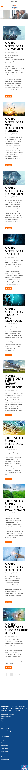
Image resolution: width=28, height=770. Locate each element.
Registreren (4, 742)
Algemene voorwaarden (6, 721)
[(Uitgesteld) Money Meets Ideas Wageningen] (14, 491)
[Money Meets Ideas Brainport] (14, 554)
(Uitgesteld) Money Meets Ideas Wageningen (15, 505)
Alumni (3, 756)
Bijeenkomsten (4, 751)
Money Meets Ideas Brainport (14, 567)
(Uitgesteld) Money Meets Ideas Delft (14, 442)
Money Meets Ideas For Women (14, 46)
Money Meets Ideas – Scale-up (14, 251)
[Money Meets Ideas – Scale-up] (14, 239)
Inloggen (14, 1)
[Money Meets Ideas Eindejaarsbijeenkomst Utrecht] (14, 614)
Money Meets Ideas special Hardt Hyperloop (14, 381)
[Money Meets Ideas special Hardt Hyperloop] (14, 366)
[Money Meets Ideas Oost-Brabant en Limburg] (14, 109)
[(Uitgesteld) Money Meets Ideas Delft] (14, 428)
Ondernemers (4, 748)
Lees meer (8, 96)
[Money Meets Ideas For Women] (14, 33)
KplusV (2, 718)
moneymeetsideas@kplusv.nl (8, 731)
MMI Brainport (5, 759)
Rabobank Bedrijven (6, 716)
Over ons (3, 754)
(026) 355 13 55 (5, 728)
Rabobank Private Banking (7, 714)
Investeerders (4, 745)
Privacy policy (4, 723)
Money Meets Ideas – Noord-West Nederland (14, 314)
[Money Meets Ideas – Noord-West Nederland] (14, 300)
